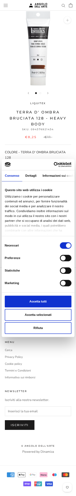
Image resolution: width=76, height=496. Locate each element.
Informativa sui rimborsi (20, 377)
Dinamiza (47, 451)
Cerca (8, 350)
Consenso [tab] (12, 175)
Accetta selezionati (38, 314)
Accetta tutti (38, 301)
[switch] (65, 258)
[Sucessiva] (47, 93)
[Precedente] (28, 93)
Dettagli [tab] (30, 175)
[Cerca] (63, 5)
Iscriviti (20, 425)
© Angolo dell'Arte (38, 445)
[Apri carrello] (70, 5)
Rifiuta (38, 328)
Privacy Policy (14, 357)
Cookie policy (13, 364)
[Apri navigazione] (6, 5)
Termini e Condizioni (18, 370)
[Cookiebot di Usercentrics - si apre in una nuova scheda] (54, 164)
